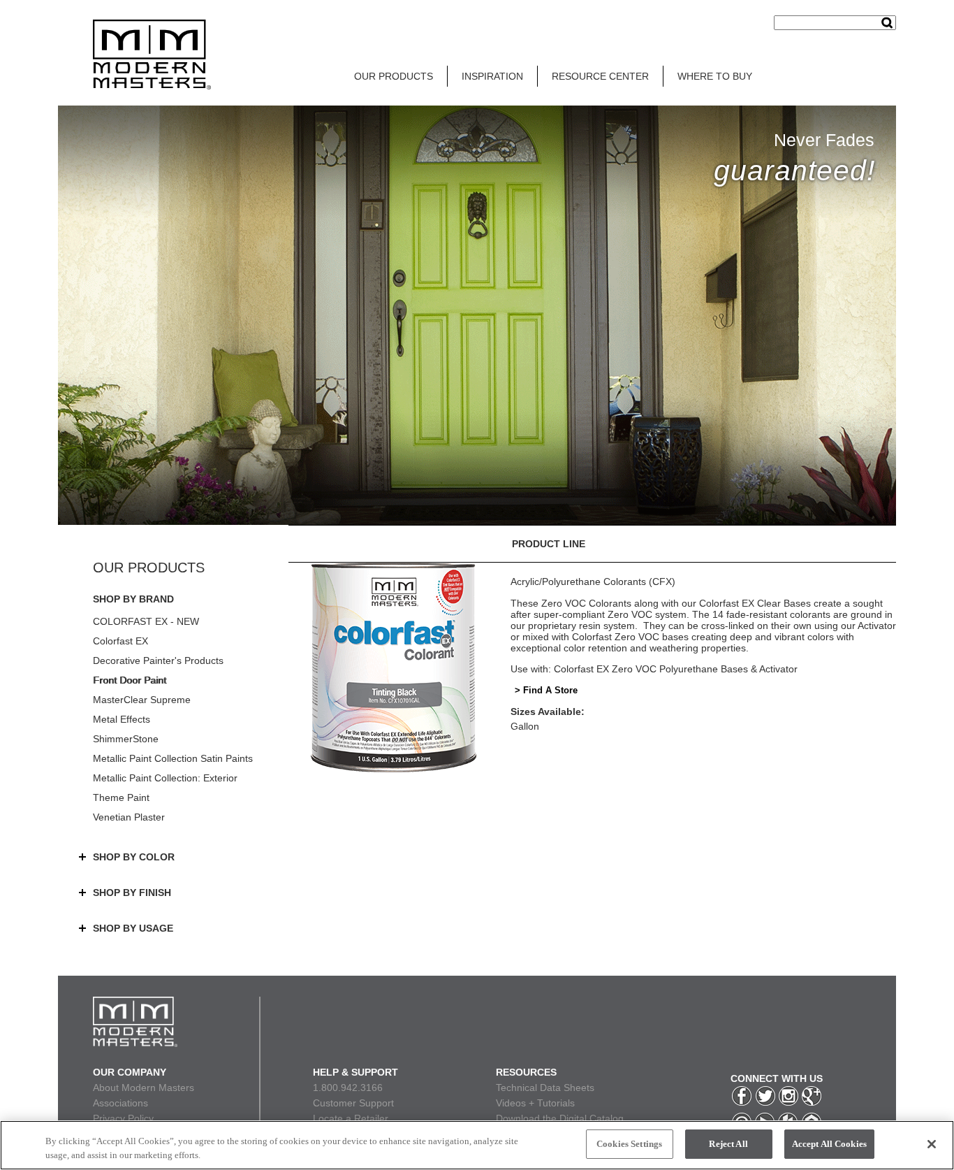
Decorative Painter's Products (158, 660)
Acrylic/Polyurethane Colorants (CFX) (593, 581)
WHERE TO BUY (714, 76)
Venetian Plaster (129, 817)
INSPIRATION (492, 76)
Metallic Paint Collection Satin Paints (173, 758)
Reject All (728, 1144)
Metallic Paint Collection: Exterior (165, 777)
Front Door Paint (129, 680)
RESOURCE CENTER (600, 76)
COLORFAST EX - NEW (146, 621)
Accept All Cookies (829, 1144)
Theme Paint (121, 797)
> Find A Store (546, 690)
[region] (477, 1145)
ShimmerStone (126, 738)
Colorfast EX (120, 641)
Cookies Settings (629, 1144)
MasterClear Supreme (142, 699)
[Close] (931, 1144)
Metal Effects (121, 719)
